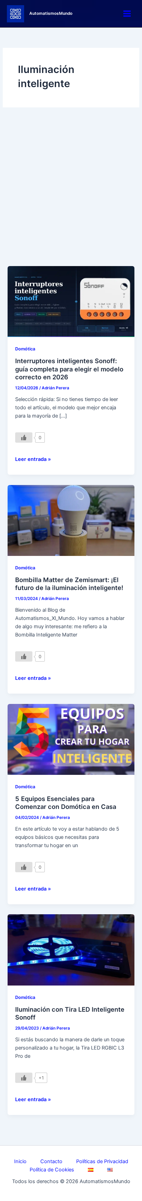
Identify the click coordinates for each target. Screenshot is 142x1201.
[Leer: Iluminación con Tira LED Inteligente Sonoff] (71, 950)
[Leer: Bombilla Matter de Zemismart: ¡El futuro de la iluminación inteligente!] (71, 520)
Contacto (51, 1161)
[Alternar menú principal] (127, 14)
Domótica (25, 348)
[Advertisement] (71, 192)
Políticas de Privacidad (102, 1161)
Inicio (20, 1161)
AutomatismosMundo (50, 13)
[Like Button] (23, 437)
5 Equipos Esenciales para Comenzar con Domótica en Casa (65, 803)
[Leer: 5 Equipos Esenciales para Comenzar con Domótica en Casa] (71, 739)
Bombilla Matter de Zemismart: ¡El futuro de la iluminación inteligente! (69, 584)
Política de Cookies (52, 1170)
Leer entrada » (33, 458)
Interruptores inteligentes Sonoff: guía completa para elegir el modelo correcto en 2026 (69, 369)
